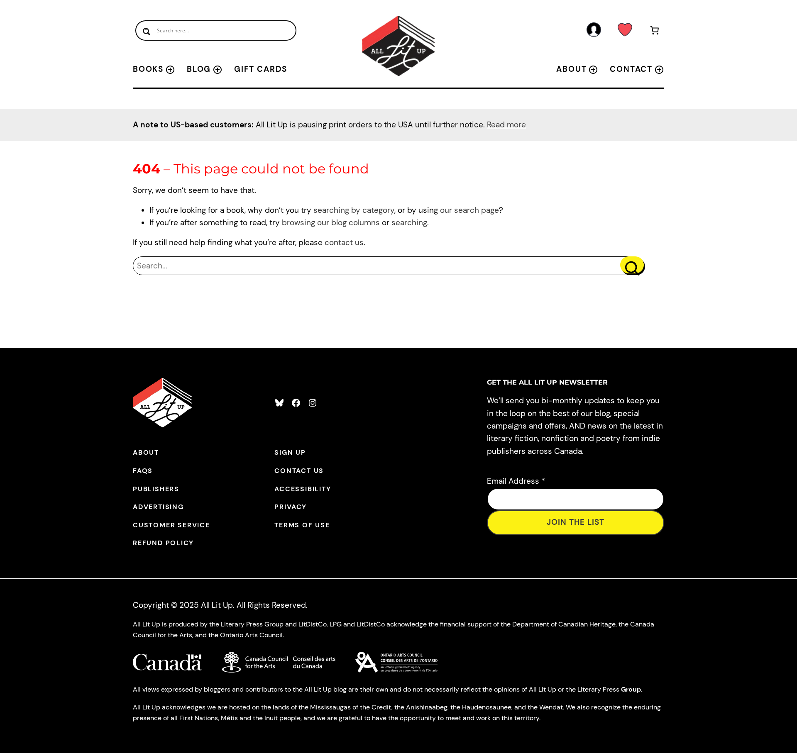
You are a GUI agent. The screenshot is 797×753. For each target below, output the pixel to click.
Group (631, 689)
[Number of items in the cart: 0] (655, 31)
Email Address (516, 481)
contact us (344, 242)
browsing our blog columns (331, 222)
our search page (469, 210)
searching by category (353, 210)
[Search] (632, 264)
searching (409, 222)
